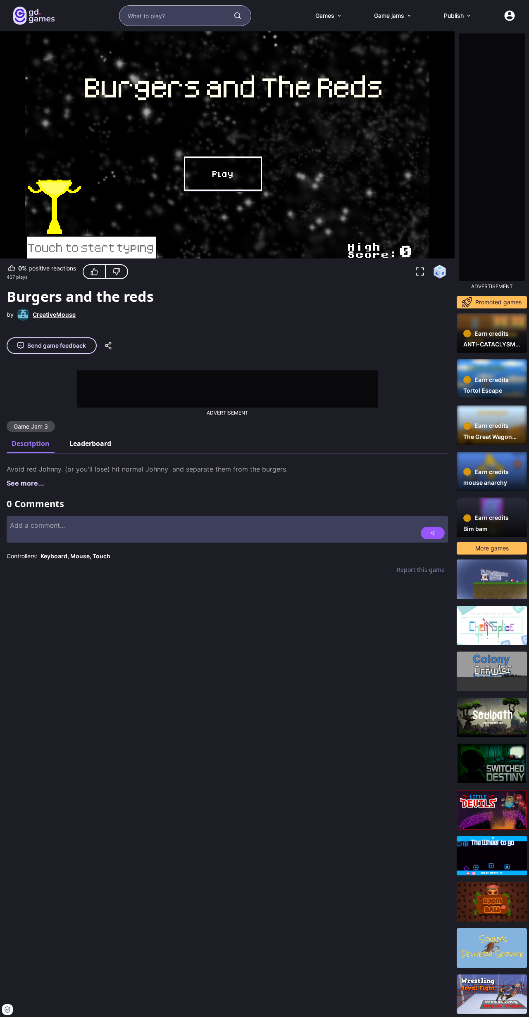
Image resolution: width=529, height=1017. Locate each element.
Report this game (421, 570)
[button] (420, 271)
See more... (25, 483)
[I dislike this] (116, 271)
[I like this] (94, 271)
